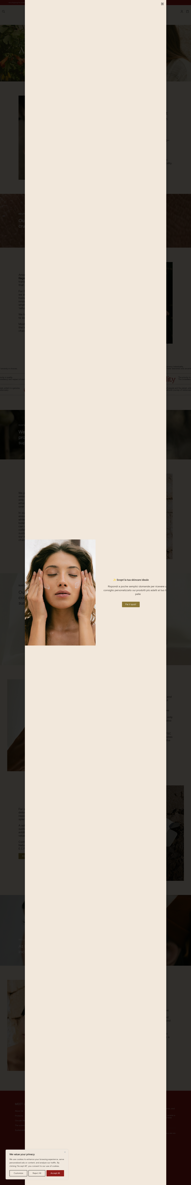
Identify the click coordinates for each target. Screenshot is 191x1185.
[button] (162, 4)
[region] (37, 1164)
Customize (18, 1173)
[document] (95, 592)
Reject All (37, 1173)
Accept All (55, 1173)
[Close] (65, 1152)
